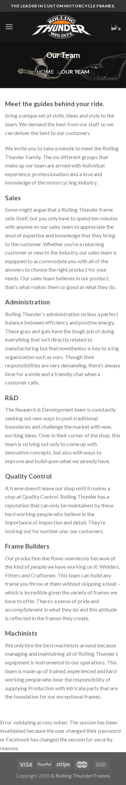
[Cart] (115, 27)
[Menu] (9, 26)
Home (45, 71)
